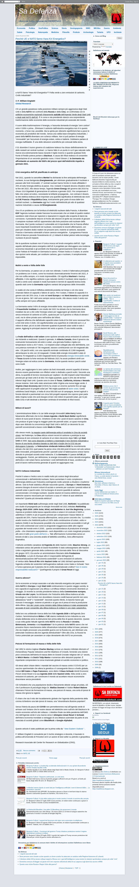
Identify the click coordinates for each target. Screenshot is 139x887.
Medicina (55, 32)
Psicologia (30, 32)
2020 (97, 632)
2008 (97, 667)
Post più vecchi (85, 758)
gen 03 (101, 621)
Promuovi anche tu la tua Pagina (100, 719)
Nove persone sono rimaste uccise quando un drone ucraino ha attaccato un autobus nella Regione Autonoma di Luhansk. (107, 214)
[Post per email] (38, 750)
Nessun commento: (29, 750)
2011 (96, 659)
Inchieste (118, 32)
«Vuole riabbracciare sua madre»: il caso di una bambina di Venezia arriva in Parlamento (107, 494)
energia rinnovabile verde (78, 356)
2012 (97, 655)
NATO (25, 753)
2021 (97, 629)
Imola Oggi (99, 490)
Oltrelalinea (99, 481)
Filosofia (65, 32)
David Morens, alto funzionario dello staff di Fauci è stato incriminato (111, 335)
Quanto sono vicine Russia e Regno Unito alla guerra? (38, 864)
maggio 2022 (101, 548)
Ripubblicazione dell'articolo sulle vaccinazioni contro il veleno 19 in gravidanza (111, 352)
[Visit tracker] (108, 67)
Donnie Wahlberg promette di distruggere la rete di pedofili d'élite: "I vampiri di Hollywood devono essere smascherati (112, 317)
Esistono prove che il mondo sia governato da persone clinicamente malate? (111, 388)
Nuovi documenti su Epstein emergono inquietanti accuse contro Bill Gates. (111, 280)
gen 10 (101, 606)
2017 (97, 641)
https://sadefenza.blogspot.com (103, 780)
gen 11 (101, 603)
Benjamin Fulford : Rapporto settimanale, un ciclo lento (45, 777)
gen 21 (101, 589)
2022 (97, 525)
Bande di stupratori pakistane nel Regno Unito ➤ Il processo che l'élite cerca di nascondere (107, 502)
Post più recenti (21, 758)
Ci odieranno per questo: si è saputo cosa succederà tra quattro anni (112, 263)
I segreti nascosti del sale (103, 209)
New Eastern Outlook (74, 729)
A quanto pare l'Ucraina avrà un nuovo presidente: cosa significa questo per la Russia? (112, 405)
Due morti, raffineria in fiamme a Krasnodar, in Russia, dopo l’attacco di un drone (107, 485)
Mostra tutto (119, 507)
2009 (97, 664)
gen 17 (101, 595)
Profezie (76, 32)
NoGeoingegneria (101, 463)
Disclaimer (68, 868)
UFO (108, 32)
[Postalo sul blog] (45, 751)
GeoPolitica (43, 28)
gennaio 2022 (102, 560)
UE (29, 753)
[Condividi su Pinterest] (51, 751)
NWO (88, 28)
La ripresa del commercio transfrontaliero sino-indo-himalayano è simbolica (112, 370)
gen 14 (101, 598)
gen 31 (101, 563)
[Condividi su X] (47, 751)
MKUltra (97, 28)
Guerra (107, 28)
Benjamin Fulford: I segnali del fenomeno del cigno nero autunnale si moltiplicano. (54, 820)
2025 (97, 516)
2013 (97, 653)
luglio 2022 (101, 542)
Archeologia (88, 32)
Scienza (55, 28)
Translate (108, 47)
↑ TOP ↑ (76, 868)
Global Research (23, 104)
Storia (64, 28)
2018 (97, 638)
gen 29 (101, 569)
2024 (97, 519)
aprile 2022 (101, 551)
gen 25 (101, 574)
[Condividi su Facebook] (49, 751)
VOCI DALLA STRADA (103, 499)
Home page (53, 758)
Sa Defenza (37, 11)
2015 (97, 647)
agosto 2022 (101, 539)
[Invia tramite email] (43, 751)
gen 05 (101, 615)
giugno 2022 (101, 545)
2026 (97, 513)
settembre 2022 (102, 536)
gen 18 (101, 592)
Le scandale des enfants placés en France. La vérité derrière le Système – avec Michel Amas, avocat (107, 476)
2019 (97, 635)
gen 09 (101, 609)
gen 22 (101, 580)
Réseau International (102, 472)
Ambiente (117, 28)
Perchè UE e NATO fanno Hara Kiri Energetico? (41, 38)
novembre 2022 (102, 530)
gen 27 (101, 572)
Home (62, 868)
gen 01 (101, 624)
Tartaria (100, 32)
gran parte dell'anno (39, 534)
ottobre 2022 (101, 533)
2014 (97, 650)
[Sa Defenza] (93, 717)
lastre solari (73, 389)
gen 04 (101, 618)
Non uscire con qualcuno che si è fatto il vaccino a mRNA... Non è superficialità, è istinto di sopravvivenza (111, 298)
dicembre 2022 (102, 527)
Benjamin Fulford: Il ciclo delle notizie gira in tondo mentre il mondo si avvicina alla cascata (57, 798)
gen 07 (101, 612)
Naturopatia (43, 32)
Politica (32, 28)
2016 (97, 644)
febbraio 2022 (102, 557)
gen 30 (101, 566)
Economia (21, 28)
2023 (97, 522)
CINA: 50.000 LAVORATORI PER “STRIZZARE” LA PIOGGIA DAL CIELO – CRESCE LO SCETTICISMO (107, 467)
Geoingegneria (76, 28)
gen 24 (101, 578)
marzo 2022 (101, 554)
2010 (97, 661)
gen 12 (101, 600)
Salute (19, 32)
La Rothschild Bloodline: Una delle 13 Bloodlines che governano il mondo (51, 809)
